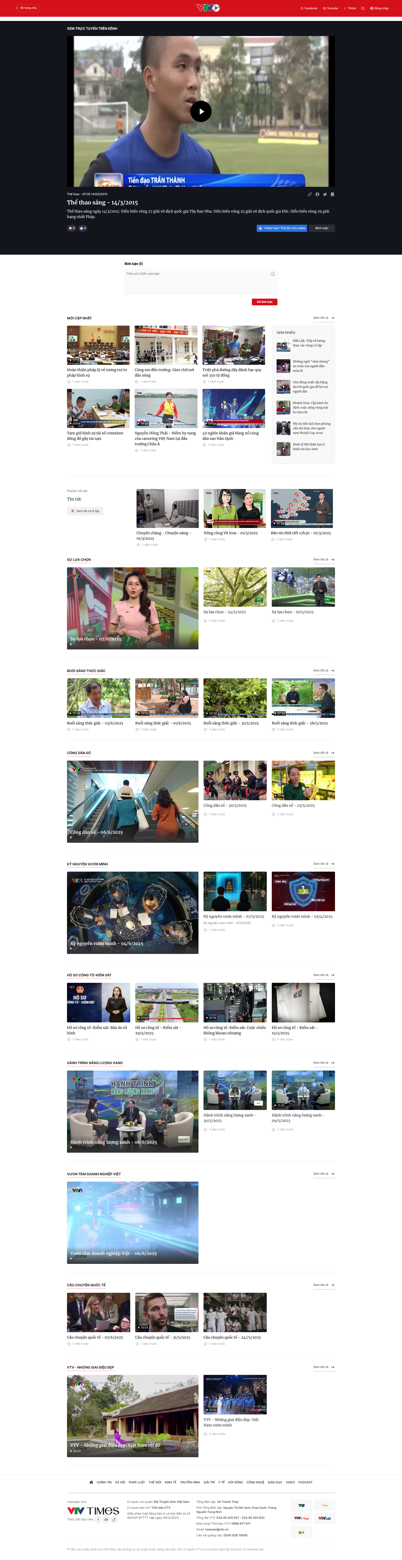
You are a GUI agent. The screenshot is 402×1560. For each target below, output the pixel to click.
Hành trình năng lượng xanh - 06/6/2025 (113, 1142)
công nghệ (255, 1482)
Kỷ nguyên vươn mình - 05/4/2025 (302, 916)
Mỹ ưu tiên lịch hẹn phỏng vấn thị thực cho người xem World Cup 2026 (312, 428)
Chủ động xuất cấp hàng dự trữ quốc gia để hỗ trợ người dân (310, 386)
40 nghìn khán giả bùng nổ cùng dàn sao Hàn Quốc (230, 436)
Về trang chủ (28, 8)
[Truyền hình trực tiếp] (208, 8)
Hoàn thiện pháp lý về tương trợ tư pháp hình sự (97, 373)
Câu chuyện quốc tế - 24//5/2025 (232, 1337)
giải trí (209, 1482)
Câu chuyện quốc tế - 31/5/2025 (162, 1337)
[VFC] (301, 1505)
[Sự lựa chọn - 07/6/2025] (132, 608)
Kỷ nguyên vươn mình (87, 864)
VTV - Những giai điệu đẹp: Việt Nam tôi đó (115, 1445)
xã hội (120, 1482)
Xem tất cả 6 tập (87, 511)
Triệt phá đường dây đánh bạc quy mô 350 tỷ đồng (232, 373)
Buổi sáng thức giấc (86, 671)
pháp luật (137, 1482)
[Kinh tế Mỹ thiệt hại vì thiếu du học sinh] (283, 449)
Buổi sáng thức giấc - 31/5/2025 (231, 723)
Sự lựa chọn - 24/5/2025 (225, 612)
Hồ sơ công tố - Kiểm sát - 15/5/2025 (295, 1030)
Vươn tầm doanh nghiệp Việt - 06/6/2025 (113, 1253)
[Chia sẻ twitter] (324, 194)
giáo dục (275, 1482)
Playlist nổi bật (77, 491)
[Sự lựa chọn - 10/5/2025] (303, 587)
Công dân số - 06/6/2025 (96, 832)
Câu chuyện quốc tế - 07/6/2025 (95, 1337)
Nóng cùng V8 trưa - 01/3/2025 (231, 533)
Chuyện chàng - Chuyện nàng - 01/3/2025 (164, 536)
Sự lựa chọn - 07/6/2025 (95, 639)
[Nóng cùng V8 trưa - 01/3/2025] (235, 508)
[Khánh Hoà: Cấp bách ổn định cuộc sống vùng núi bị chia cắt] (283, 407)
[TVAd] (324, 1505)
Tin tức (74, 499)
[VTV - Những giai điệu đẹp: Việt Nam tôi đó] (132, 1416)
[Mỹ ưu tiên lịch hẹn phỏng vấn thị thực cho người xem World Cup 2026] (283, 428)
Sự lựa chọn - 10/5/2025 (293, 612)
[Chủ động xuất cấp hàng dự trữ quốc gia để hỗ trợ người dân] (283, 387)
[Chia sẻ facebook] (317, 194)
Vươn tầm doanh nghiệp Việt (94, 1174)
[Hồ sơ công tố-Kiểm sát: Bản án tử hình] (98, 1002)
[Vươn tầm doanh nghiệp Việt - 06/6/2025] (132, 1223)
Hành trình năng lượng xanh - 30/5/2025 (230, 1118)
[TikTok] (114, 1519)
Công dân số (79, 753)
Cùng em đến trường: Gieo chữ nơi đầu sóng (164, 373)
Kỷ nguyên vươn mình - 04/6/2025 (106, 943)
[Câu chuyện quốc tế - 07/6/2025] (98, 1312)
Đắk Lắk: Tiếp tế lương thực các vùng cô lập (309, 343)
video (290, 1482)
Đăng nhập (382, 8)
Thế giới (155, 1482)
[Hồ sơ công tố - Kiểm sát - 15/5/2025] (303, 1002)
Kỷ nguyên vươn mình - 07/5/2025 (234, 916)
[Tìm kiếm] (363, 8)
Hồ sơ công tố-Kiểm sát (89, 975)
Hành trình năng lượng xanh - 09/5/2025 (298, 1118)
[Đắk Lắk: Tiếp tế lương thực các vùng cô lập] (283, 345)
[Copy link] (309, 194)
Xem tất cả (320, 318)
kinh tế (170, 1482)
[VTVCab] (324, 1518)
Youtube (332, 8)
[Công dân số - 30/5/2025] (235, 780)
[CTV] (301, 1518)
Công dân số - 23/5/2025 (293, 805)
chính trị (104, 1482)
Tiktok (352, 8)
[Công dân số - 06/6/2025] (132, 802)
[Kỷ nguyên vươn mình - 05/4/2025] (303, 891)
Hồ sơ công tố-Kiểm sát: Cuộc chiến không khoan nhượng (235, 1030)
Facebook (311, 8)
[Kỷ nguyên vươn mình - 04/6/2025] (132, 913)
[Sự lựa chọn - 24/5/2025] (235, 587)
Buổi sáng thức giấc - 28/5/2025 (300, 723)
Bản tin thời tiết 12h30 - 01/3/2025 (301, 533)
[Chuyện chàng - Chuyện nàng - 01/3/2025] (168, 508)
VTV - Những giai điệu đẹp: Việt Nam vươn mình (231, 1422)
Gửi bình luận (264, 302)
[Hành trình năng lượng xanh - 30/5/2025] (235, 1090)
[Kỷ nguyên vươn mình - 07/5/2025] (235, 891)
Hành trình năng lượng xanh (95, 1063)
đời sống (235, 1482)
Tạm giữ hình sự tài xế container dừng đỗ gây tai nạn (95, 436)
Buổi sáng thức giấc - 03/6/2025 (95, 723)
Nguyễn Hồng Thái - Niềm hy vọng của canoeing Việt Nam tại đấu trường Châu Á (165, 438)
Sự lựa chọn (79, 559)
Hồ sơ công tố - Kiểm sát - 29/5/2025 (158, 1030)
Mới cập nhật (79, 318)
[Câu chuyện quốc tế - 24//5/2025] (235, 1312)
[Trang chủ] (91, 1483)
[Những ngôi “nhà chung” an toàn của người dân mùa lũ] (283, 366)
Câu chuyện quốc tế (86, 1285)
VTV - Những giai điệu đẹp (90, 1367)
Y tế (221, 1482)
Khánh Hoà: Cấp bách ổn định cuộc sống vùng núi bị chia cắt (310, 407)
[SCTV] (301, 1532)
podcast (305, 1482)
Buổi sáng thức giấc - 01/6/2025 (163, 723)
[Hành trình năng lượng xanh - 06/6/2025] (132, 1112)
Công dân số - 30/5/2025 (225, 805)
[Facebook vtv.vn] (98, 1519)
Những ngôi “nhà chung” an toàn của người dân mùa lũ (311, 366)
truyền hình (190, 1482)
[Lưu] (332, 194)
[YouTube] (106, 1519)
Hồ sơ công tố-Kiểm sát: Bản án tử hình (97, 1030)
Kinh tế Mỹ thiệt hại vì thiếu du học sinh (309, 447)
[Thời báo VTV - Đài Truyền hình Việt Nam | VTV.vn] (94, 1511)
